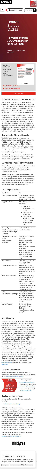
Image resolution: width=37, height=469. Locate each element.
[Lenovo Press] (33, 3)
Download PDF (18, 94)
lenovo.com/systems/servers (26, 382)
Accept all (5, 465)
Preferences (28, 465)
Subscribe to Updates (11, 86)
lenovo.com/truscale (25, 390)
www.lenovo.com (6, 363)
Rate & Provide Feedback (12, 88)
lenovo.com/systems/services (26, 386)
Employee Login (16, 10)
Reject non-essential (16, 465)
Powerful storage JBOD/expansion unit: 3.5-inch (17, 40)
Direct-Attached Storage (12, 404)
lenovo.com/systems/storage (14, 377)
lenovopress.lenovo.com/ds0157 (11, 436)
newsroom (4, 365)
